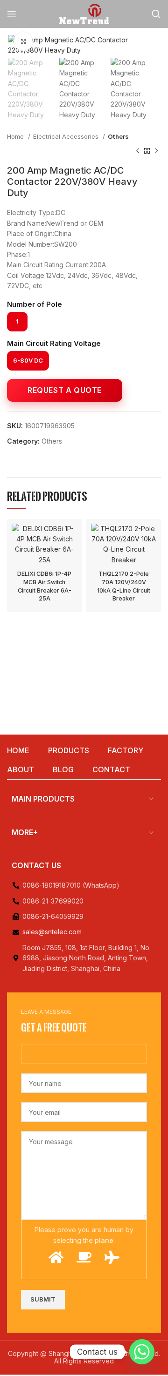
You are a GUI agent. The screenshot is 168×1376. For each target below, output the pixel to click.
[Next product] (156, 150)
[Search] (156, 14)
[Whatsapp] (141, 1351)
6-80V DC (28, 360)
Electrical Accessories (66, 136)
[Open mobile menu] (11, 14)
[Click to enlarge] (23, 41)
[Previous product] (137, 150)
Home (16, 136)
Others (118, 136)
